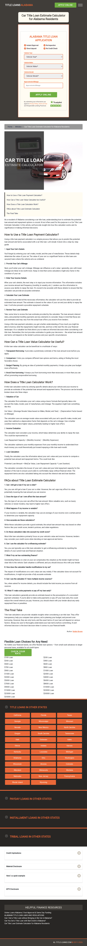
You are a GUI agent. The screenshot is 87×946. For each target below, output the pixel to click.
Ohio (43, 758)
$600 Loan (48, 664)
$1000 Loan (48, 670)
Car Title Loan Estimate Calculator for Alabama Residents (27, 923)
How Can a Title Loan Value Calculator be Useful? (26, 200)
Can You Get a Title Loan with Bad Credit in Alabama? (25, 921)
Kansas (69, 746)
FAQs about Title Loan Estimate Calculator (23, 209)
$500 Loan (8, 664)
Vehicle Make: (28, 62)
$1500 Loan (9, 674)
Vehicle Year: (28, 53)
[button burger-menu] (80, 5)
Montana (69, 770)
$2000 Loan (48, 674)
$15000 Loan (9, 690)
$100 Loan (8, 657)
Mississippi (43, 721)
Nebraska (17, 776)
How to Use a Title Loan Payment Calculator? (24, 195)
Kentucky (17, 752)
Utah (17, 740)
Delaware (43, 740)
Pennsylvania (69, 776)
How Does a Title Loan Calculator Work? (22, 204)
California (17, 715)
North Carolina (69, 727)
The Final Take (12, 213)
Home (10, 127)
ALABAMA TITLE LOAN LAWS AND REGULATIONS (24, 915)
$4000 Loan (48, 677)
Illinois (17, 746)
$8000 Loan (48, 684)
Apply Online (65, 5)
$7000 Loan (9, 684)
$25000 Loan (9, 693)
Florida (43, 715)
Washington (69, 758)
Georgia (17, 721)
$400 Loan (48, 661)
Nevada (17, 727)
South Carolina (43, 733)
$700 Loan (8, 667)
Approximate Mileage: (31, 81)
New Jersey (43, 776)
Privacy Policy (34, 104)
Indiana (43, 746)
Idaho (69, 740)
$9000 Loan (9, 687)
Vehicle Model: (29, 72)
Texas (69, 715)
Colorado (69, 764)
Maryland (17, 770)
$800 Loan (48, 667)
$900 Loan (8, 670)
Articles (18, 127)
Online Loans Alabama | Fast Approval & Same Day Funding (27, 913)
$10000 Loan (49, 687)
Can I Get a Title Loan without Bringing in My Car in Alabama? (28, 918)
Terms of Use (43, 104)
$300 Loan (8, 661)
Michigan (69, 752)
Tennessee (69, 733)
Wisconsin (17, 764)
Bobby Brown (78, 632)
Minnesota (43, 770)
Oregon (17, 733)
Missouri (69, 721)
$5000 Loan (9, 680)
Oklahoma (17, 758)
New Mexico (43, 727)
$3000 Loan (9, 677)
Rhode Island (17, 782)
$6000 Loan (48, 680)
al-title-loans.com (62, 942)
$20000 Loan (49, 690)
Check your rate (18, 652)
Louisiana (43, 752)
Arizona (43, 764)
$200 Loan (48, 657)
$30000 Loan (49, 693)
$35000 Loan (9, 697)
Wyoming (43, 782)
